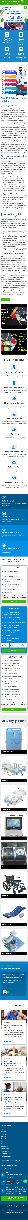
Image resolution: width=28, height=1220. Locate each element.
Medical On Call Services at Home (10, 1160)
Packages (3, 1136)
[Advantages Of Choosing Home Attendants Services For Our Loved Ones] (14, 1091)
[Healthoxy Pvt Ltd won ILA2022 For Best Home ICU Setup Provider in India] (14, 342)
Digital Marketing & (9, 1212)
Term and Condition (6, 1153)
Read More (7, 1041)
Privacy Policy (5, 1151)
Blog (2, 1141)
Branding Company (18, 1212)
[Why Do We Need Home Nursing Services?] (14, 1019)
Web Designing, (22, 1210)
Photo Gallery (4, 1134)
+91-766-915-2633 (15, 1198)
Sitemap (3, 1144)
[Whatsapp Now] (25, 1181)
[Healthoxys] (25, 7)
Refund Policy (5, 1148)
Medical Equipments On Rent (9, 1165)
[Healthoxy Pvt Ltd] (6, 7)
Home (2, 1129)
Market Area (4, 1146)
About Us (3, 1131)
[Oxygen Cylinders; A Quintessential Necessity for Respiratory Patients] (14, 1055)
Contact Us (4, 1139)
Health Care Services (6, 1163)
